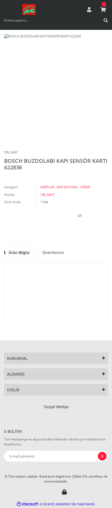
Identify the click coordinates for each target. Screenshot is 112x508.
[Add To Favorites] (31, 215)
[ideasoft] (27, 504)
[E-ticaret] (55, 503)
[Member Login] (89, 9)
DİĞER (85, 187)
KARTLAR (47, 187)
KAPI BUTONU (67, 187)
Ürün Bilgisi (19, 252)
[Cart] (103, 9)
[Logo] (29, 9)
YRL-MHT (11, 152)
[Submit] (102, 456)
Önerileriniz (53, 252)
